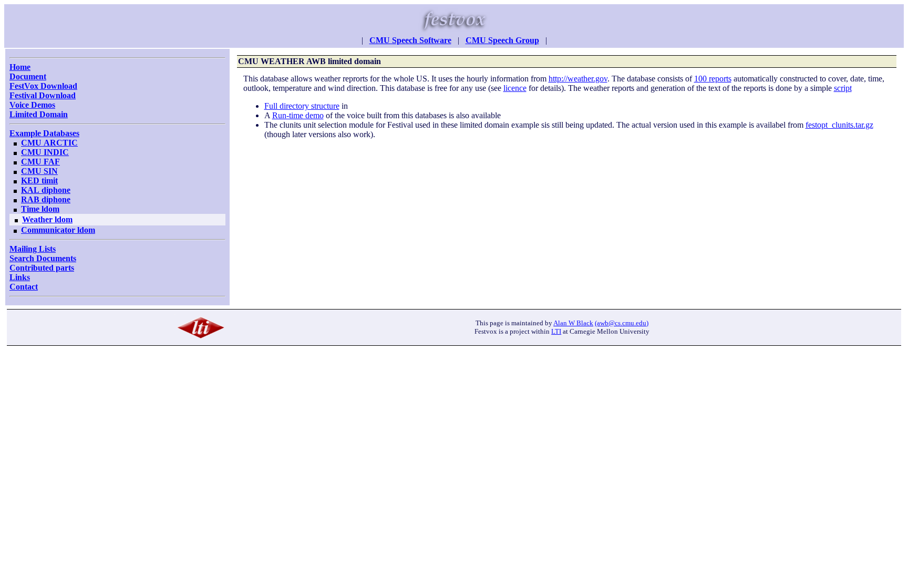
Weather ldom (47, 219)
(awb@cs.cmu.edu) (621, 323)
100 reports (712, 78)
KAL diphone (45, 190)
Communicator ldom (58, 229)
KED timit (39, 180)
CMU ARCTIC (49, 142)
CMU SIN (39, 171)
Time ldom (40, 208)
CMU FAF (40, 161)
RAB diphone (45, 199)
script (843, 88)
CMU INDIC (45, 152)
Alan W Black (573, 323)
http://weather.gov (578, 78)
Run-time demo (298, 115)
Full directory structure (301, 105)
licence (515, 88)
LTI (556, 331)
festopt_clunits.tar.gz (839, 124)
